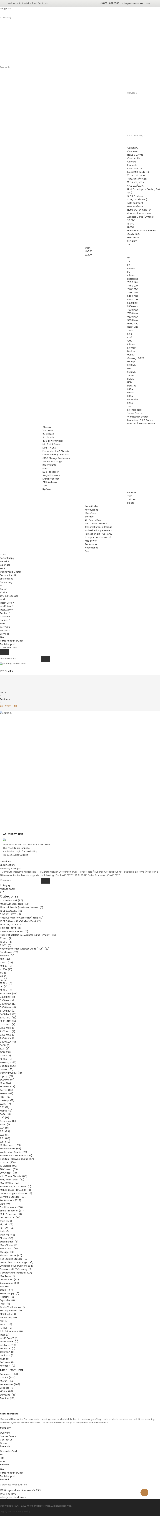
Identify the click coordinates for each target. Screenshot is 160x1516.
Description (6, 861)
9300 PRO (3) (7, 1031)
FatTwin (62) (7, 1227)
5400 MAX (132, 299)
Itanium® (5, 620)
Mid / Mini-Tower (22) (12, 1179)
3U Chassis (48, 437)
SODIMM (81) (7, 1079)
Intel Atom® (6, 609)
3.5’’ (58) (5, 1131)
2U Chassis (48, 434)
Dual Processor (50, 471)
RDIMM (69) (6, 1093)
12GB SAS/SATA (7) (10, 924)
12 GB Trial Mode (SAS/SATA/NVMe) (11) (21, 907)
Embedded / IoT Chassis (55, 451)
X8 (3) (4, 976)
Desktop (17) (7, 1100)
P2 (128, 265)
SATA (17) (5, 1103)
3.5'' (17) (4, 1107)
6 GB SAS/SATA (135, 185)
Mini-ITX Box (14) (9, 1183)
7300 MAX (132, 313)
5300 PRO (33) (8, 1017)
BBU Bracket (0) (9, 1314)
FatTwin (131, 492)
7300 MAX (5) (7, 1028)
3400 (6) (5, 1045)
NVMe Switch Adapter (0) (14, 931)
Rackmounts (49, 465)
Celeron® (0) (7, 1352)
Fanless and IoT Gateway (98, 533)
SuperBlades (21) (9, 1241)
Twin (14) (5, 1231)
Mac (129, 368)
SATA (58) (6, 1124)
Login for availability (26, 851)
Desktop (131, 351)
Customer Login (136, 135)
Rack (2, 568)
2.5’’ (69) (5, 1138)
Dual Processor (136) (11, 1207)
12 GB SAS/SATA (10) (11, 910)
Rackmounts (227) (10, 1200)
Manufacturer (7, 888)
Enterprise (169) (9, 1121)
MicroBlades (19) (9, 1245)
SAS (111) (4, 1134)
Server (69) (6, 1090)
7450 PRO (132, 282)
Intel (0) (5, 1334)
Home (3, 692)
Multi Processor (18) (11, 1214)
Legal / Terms (7, 1511)
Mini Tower (91, 540)
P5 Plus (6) (6, 990)
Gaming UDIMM (135, 358)
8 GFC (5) (5, 945)
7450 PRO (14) (8, 997)
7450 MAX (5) (8, 1000)
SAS (129, 406)
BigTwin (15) (6, 1224)
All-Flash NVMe (93, 520)
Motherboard (134, 409)
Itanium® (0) (7, 1355)
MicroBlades (91, 509)
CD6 (129, 337)
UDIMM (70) (6, 1069)
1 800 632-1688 (8, 1493)
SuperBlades (91, 506)
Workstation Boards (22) (13, 1152)
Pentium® (5, 613)
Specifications (7, 864)
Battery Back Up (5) (11, 1310)
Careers (131, 161)
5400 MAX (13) (8, 1014)
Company (5, 17)
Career (4, 1443)
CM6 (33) (5, 1055)
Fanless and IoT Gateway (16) (16, 1269)
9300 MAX (132, 320)
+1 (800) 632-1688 (109, 3)
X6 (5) (4, 972)
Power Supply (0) (9, 1293)
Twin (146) (6, 1221)
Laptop (131, 361)
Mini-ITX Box (49, 447)
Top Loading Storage (96, 523)
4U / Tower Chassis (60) (13, 1176)
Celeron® (5, 616)
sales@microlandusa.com (136, 3)
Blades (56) (6, 1238)
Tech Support (7, 644)
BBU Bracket (6, 578)
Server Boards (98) (10, 1148)
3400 (130, 330)
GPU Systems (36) (10, 1217)
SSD (129, 244)
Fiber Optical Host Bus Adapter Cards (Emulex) (140, 215)
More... (3, 1461)
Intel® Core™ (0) (9, 1338)
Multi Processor (50, 478)
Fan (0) (4, 1286)
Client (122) (6, 962)
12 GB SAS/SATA (135, 182)
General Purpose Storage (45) (16, 1262)
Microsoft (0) (7, 1365)
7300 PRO (132, 309)
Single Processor (51, 475)
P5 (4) (4, 986)
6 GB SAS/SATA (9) (10, 914)
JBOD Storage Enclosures (56, 458)
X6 (128, 258)
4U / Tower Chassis (52, 440)
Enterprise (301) (9, 993)
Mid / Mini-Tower (51, 444)
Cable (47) (6, 1290)
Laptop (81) (6, 1076)
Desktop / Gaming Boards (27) (17, 1159)
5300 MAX (132, 306)
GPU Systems (49, 482)
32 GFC (131, 220)
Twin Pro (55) (7, 1234)
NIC (2, 585)
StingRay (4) (7, 955)
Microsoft (5, 630)
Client (88, 247)
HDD (129, 382)
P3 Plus (131, 268)
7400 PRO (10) (8, 1003)
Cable (3, 554)
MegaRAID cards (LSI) (138, 172)
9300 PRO (132, 316)
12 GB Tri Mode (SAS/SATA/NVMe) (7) (20, 921)
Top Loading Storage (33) (14, 1258)
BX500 (88, 254)
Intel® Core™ (7, 602)
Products (5, 699)
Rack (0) (5, 1303)
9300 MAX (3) (7, 1034)
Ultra (45, 468)
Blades (130, 502)
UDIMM (131, 354)
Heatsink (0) (7, 1296)
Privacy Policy (23, 1511)
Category (5, 885)
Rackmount (91, 544)
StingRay (132, 241)
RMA (2, 637)
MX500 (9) (6, 966)
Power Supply (7, 558)
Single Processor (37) (12, 1210)
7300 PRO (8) (7, 1024)
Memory (131, 347)
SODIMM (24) (7, 1086)
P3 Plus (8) (6, 983)
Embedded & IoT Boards (140, 420)
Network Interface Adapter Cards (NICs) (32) (24, 948)
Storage (89, 516)
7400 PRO (132, 289)
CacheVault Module (11, 571)
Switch (3, 589)
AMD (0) (5, 1358)
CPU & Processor (9, 596)
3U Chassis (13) (8, 1172)
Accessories (91, 547)
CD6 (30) (5, 1052)
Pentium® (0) (7, 1348)
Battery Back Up (8, 575)
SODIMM (131, 365)
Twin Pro (131, 499)
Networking (6, 582)
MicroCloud (91, 513)
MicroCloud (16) (9, 1248)
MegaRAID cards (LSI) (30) (15, 903)
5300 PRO (132, 303)
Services (132, 92)
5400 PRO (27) (8, 1010)
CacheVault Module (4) (13, 1307)
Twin (45, 485)
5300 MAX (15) (8, 1021)
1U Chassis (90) (8, 1165)
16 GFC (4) (6, 941)
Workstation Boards (137, 416)
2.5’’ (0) (4, 1128)
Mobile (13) (6, 1110)
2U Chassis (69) (9, 1169)
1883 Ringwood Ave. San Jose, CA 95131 (20, 1490)
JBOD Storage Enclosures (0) (16, 1193)
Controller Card (135, 168)
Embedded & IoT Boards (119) (16, 1155)
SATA (130, 389)
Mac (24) (5, 1083)
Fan (87, 551)
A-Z (2, 892)
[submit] (45, 659)
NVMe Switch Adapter (139, 209)
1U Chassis (47, 430)
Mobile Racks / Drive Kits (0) (15, 1190)
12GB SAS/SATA (135, 203)
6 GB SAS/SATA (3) (10, 928)
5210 (129, 334)
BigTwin (46, 489)
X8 (128, 261)
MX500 (88, 251)
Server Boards (134, 413)
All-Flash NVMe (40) (11, 1255)
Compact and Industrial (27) (16, 1272)
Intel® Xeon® (6, 606)
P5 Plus (131, 275)
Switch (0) (6, 1324)
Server (130, 375)
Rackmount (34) (9, 1279)
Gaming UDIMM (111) (11, 1072)
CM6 (129, 340)
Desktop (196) (8, 1065)
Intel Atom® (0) (9, 1345)
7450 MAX (132, 285)
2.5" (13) (4, 1117)
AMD (2, 623)
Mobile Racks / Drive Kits (55, 454)
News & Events (135, 154)
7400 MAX (132, 292)
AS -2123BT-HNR (8, 706)
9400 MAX (132, 327)
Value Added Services (11, 640)
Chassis (46, 427)
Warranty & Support (11, 868)
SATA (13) (5, 1114)
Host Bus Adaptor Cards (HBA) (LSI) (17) (21, 917)
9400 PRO (132, 323)
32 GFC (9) (6, 938)
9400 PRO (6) (8, 1038)
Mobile (130, 392)
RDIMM (130, 378)
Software (5, 627)
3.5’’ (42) (5, 1141)
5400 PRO (132, 296)
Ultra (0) (5, 1203)
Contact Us (133, 158)
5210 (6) (4, 1048)
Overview (132, 151)
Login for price (22, 848)
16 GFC (131, 223)
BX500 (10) (6, 969)
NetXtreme (133, 237)
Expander (5, 564)
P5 (128, 272)
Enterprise (132, 278)
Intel (2, 599)
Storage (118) (7, 1252)
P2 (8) (3, 979)
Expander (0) (7, 1300)
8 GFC (130, 227)
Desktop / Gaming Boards (141, 423)
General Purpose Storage (98, 527)
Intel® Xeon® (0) (9, 1341)
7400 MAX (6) (8, 1007)
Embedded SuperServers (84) (16, 1265)
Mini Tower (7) (8, 1276)
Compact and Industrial (98, 537)
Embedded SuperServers (98, 530)
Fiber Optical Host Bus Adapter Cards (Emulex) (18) (28, 935)
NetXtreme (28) (9, 952)
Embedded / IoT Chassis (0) (15, 1186)
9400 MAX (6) (8, 1041)
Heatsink (4, 561)
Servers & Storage (52, 461)
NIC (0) (4, 1321)
